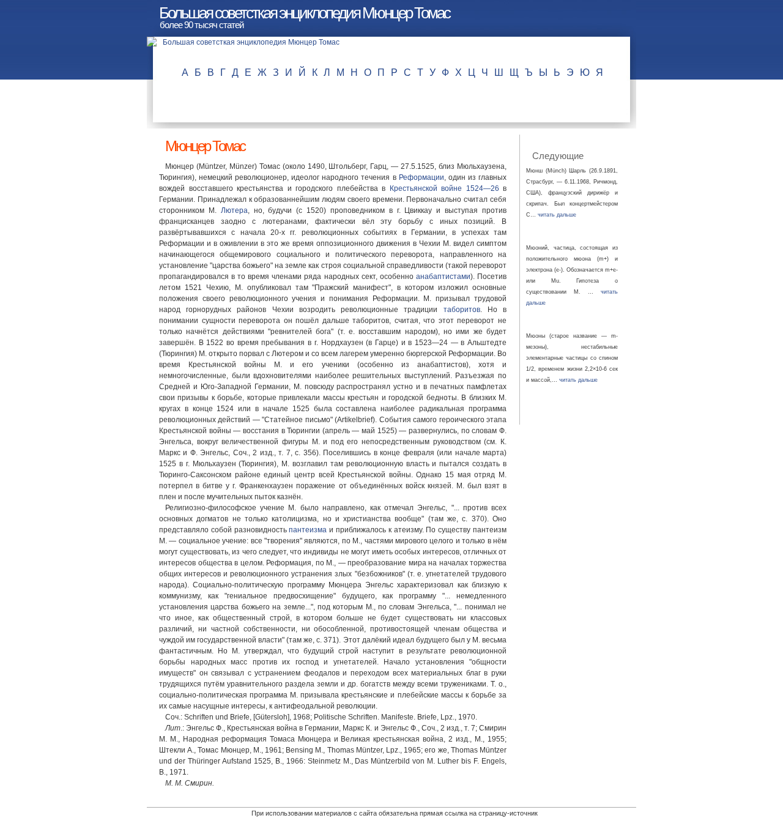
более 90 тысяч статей (201, 25)
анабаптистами (443, 276)
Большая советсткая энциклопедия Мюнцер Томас (304, 13)
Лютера (234, 210)
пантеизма (308, 530)
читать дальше (557, 215)
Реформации (421, 177)
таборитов (461, 309)
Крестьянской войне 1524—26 (444, 188)
